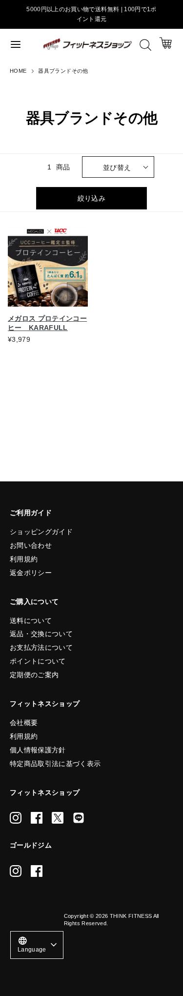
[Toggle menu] (22, 44)
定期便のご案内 (34, 675)
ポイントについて (38, 661)
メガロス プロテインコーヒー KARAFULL (47, 323)
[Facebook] (36, 818)
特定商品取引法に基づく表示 (55, 764)
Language (32, 944)
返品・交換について (41, 634)
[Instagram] (15, 818)
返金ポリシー (31, 573)
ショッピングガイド (41, 532)
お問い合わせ (31, 545)
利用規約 (24, 559)
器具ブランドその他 (63, 71)
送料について (31, 620)
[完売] (76, 291)
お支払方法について (41, 647)
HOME (18, 71)
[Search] (145, 45)
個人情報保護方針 (38, 750)
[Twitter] (57, 818)
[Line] (78, 818)
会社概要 (24, 722)
